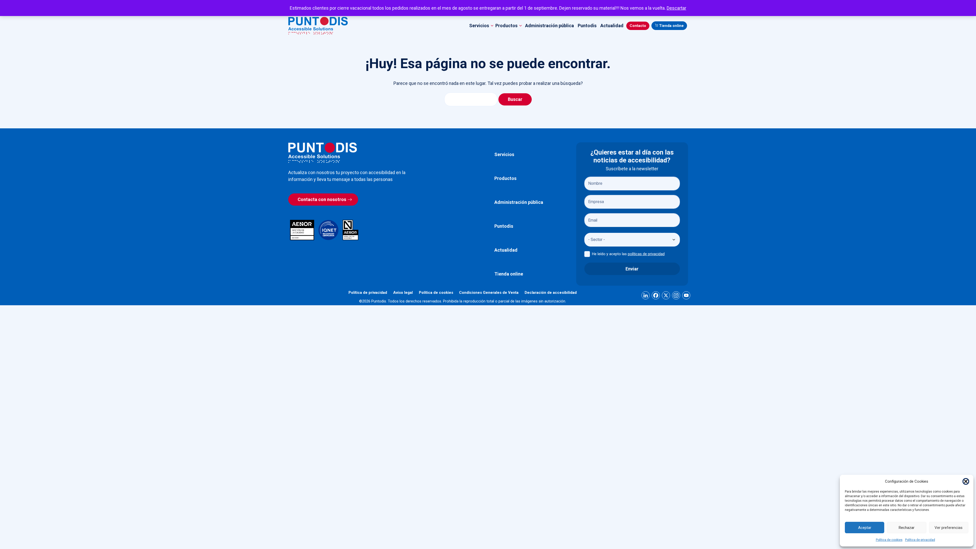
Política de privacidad (920, 540)
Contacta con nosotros (322, 199)
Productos (505, 178)
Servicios (504, 154)
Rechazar (906, 527)
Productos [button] (506, 25)
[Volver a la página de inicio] (322, 152)
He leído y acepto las (628, 254)
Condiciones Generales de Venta (488, 292)
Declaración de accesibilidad (551, 292)
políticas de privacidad (646, 254)
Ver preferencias (949, 527)
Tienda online (671, 25)
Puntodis (587, 25)
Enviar (632, 268)
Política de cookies (889, 540)
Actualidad (611, 25)
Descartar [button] (676, 8)
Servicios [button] (479, 25)
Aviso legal (403, 292)
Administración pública (549, 25)
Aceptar (864, 527)
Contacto (638, 25)
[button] (965, 481)
